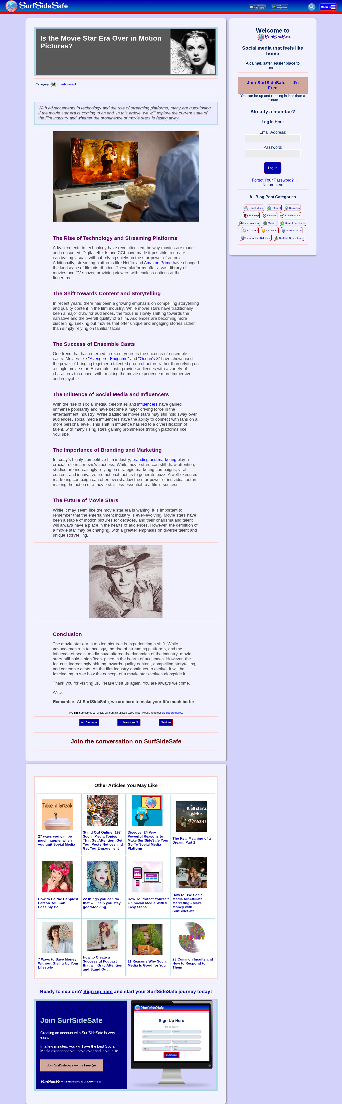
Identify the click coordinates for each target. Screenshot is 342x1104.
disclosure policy (172, 712)
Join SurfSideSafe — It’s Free (273, 85)
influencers (147, 404)
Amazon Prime (158, 262)
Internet (276, 208)
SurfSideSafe (294, 230)
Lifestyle (272, 215)
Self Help (253, 215)
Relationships (292, 215)
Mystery (272, 223)
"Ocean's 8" (149, 358)
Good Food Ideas (295, 223)
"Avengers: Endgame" (108, 358)
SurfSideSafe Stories (291, 238)
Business (294, 208)
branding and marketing (154, 459)
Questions (272, 230)
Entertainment (66, 84)
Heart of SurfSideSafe (258, 238)
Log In (272, 168)
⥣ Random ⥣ (129, 722)
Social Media (256, 208)
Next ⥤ (165, 722)
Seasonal (252, 230)
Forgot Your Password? (273, 180)
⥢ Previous (89, 722)
